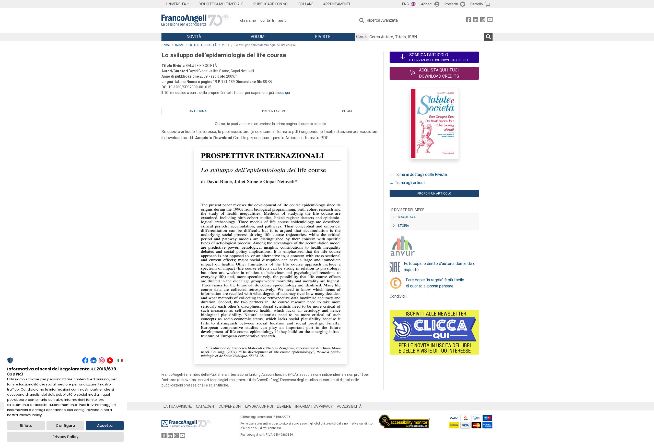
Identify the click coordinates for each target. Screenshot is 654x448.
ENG (405, 4)
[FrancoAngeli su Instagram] (482, 20)
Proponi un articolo (434, 193)
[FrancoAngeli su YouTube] (490, 20)
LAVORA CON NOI (259, 406)
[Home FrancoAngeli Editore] (195, 20)
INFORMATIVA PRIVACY (314, 406)
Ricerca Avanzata (382, 20)
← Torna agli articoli (407, 182)
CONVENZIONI (230, 406)
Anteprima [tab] (198, 111)
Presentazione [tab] (274, 111)
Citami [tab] (347, 111)
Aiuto (282, 20)
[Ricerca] (488, 37)
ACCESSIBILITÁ (349, 406)
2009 (225, 45)
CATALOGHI (205, 406)
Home (165, 45)
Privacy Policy (65, 436)
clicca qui (282, 93)
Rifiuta (26, 425)
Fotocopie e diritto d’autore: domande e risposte (439, 266)
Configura (65, 425)
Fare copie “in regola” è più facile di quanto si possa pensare (435, 282)
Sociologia (407, 217)
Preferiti (451, 4)
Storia (403, 225)
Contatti (267, 20)
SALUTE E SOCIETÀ (203, 45)
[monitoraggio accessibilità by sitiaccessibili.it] (404, 417)
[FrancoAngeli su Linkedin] (475, 20)
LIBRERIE (284, 406)
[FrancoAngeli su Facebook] (468, 20)
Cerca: (361, 36)
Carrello (476, 4)
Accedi (426, 4)
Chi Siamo (248, 20)
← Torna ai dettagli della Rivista (418, 174)
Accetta (105, 425)
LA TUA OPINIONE (178, 406)
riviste (179, 45)
